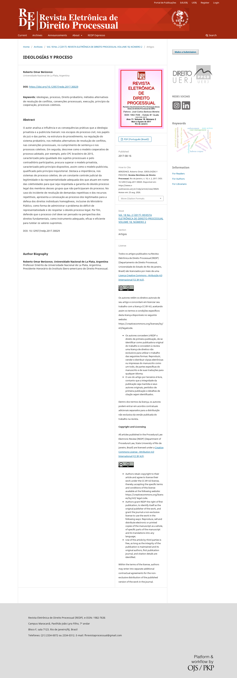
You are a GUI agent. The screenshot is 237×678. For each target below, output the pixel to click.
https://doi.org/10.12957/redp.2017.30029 (53, 86)
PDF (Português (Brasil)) (136, 139)
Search (212, 35)
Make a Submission (185, 52)
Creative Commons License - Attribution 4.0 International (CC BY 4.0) (140, 452)
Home (26, 46)
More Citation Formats (132, 198)
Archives (37, 35)
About (76, 35)
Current (22, 35)
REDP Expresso (96, 35)
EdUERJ (184, 2)
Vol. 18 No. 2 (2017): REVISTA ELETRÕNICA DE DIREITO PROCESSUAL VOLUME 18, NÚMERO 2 (94, 46)
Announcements (57, 35)
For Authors (178, 178)
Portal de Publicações (165, 2)
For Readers (178, 173)
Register (205, 2)
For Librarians (179, 183)
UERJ (194, 2)
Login (216, 2)
